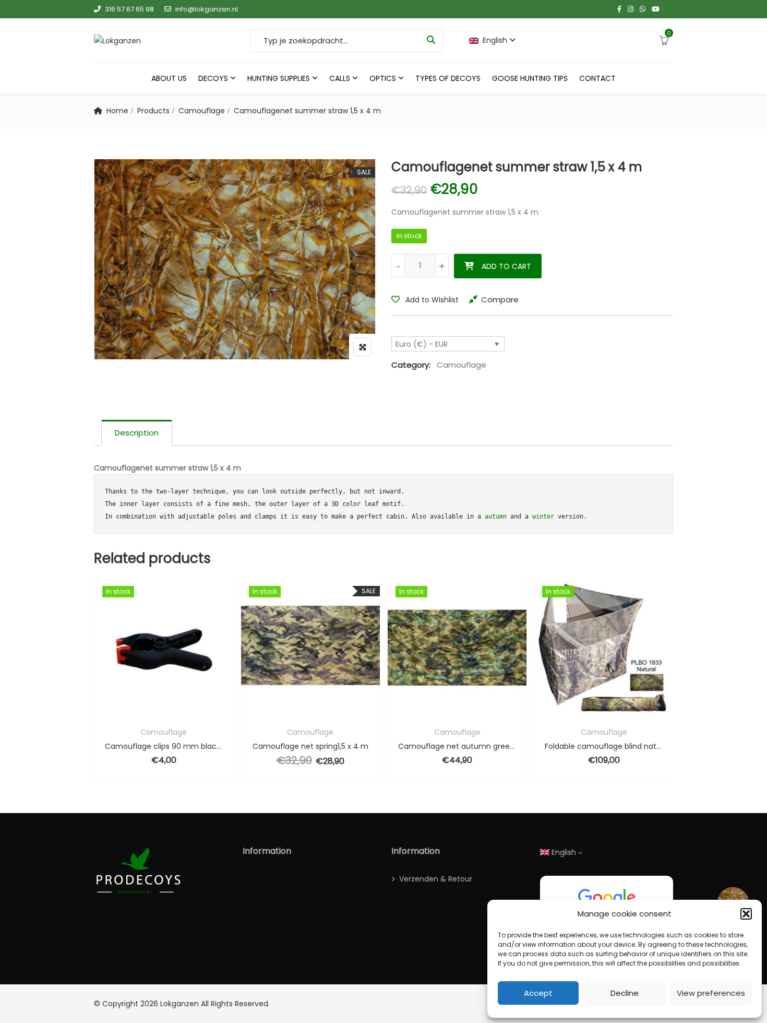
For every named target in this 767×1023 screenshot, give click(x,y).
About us (169, 78)
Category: (410, 364)
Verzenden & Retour (435, 879)
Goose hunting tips (530, 78)
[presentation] (101, 689)
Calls (339, 78)
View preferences (711, 992)
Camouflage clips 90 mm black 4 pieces (164, 746)
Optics (382, 78)
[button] (746, 914)
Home (117, 110)
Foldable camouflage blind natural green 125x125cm (604, 746)
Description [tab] (137, 432)
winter (543, 516)
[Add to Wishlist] (163, 710)
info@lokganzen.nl (206, 9)
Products (153, 110)
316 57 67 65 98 (129, 9)
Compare (500, 299)
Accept (538, 992)
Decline (624, 992)
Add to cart (506, 266)
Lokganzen (179, 1003)
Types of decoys (448, 78)
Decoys (213, 78)
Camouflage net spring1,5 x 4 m (310, 746)
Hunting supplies (278, 78)
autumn (496, 516)
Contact (597, 78)
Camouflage (201, 110)
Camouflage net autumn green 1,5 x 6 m (457, 746)
